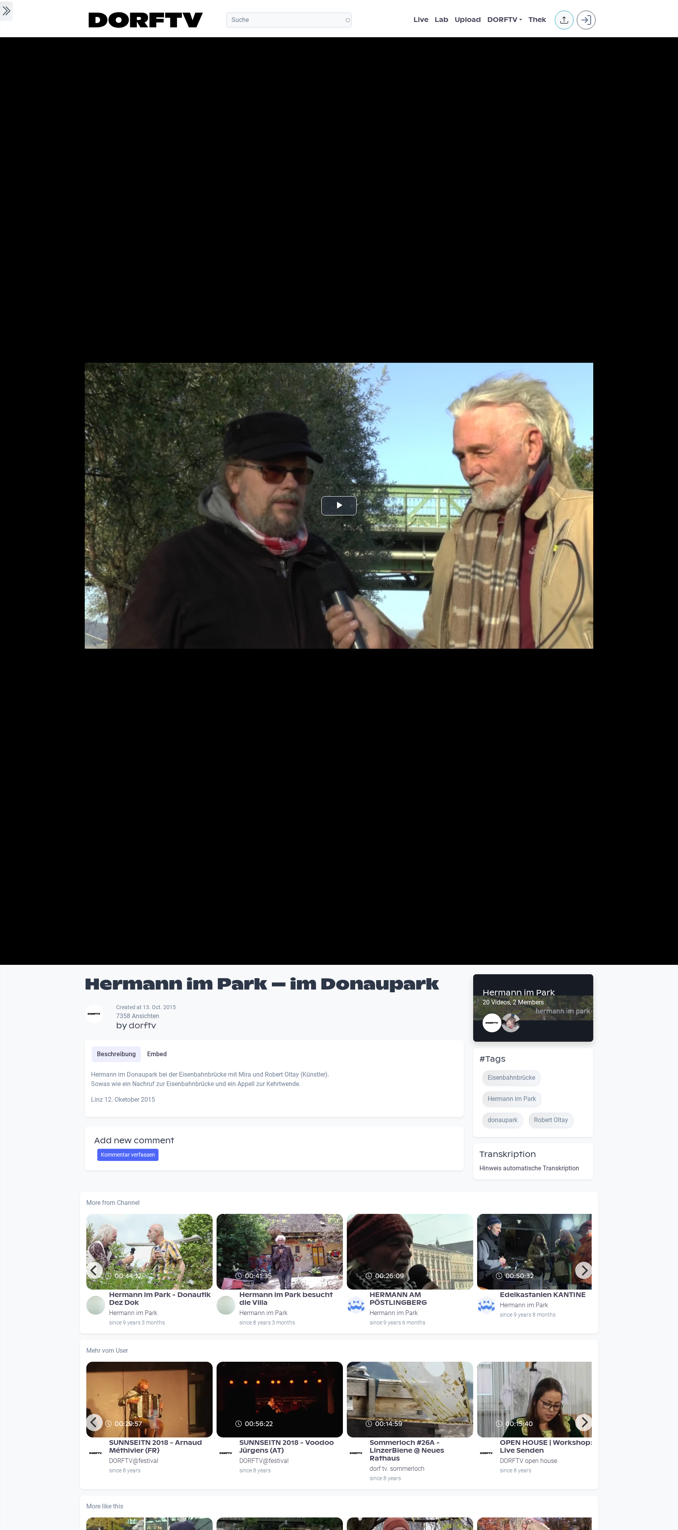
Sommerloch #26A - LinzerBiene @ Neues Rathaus (407, 1451)
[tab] (116, 1054)
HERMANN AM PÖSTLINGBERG (398, 1299)
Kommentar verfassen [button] (128, 1155)
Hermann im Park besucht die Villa (286, 1299)
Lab (441, 20)
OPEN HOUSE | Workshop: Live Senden (546, 1447)
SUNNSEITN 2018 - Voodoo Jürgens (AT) (286, 1447)
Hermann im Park (519, 993)
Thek (537, 20)
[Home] (147, 20)
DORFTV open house (528, 1461)
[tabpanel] (274, 1090)
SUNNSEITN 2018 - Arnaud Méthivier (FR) (155, 1447)
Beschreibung (116, 1054)
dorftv (142, 1026)
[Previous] (94, 1270)
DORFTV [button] (502, 20)
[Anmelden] (586, 20)
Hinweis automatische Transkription (529, 1168)
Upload (468, 20)
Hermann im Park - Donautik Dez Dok (160, 1299)
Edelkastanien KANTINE (543, 1295)
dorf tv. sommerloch (397, 1468)
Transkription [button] (507, 1154)
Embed (157, 1054)
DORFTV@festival (134, 1461)
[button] (564, 20)
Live (421, 20)
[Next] (583, 1270)
